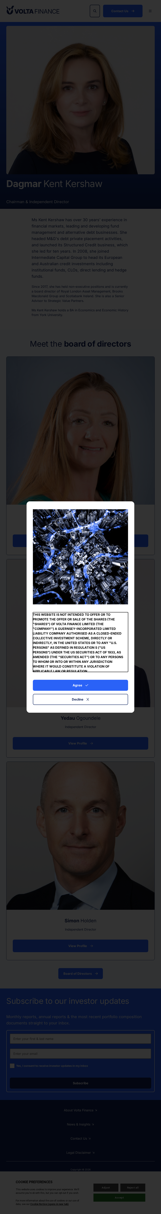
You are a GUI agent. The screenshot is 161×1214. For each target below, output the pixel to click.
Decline (77, 699)
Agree (77, 685)
